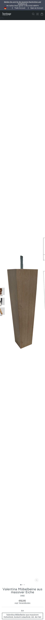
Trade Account (20, 8)
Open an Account (36, 8)
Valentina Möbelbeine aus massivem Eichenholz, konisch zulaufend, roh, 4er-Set (22, 616)
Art (22, 611)
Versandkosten (24, 603)
